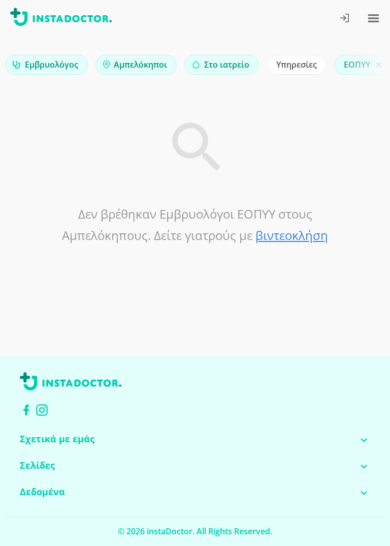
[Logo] (61, 19)
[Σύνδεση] (345, 19)
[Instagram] (42, 410)
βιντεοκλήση (291, 235)
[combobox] (46, 65)
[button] (364, 67)
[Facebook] (26, 410)
